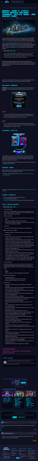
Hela (5, 200)
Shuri (29, 173)
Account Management (32, 458)
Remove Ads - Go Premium (19, 386)
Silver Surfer (15, 45)
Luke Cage (29, 189)
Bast (21, 173)
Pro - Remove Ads (31, 456)
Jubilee (9, 200)
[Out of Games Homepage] (6, 448)
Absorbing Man (23, 189)
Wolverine (6, 123)
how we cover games (23, 378)
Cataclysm (13, 455)
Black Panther (25, 173)
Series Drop (4, 40)
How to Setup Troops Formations (23, 457)
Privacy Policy (30, 455)
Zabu (10, 45)
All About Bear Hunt (22, 454)
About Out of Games (31, 450)
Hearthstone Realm (14, 450)
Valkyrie (8, 174)
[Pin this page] (3, 8)
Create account (21, 417)
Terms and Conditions (32, 453)
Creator (34, 440)
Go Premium (23, 382)
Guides (20, 453)
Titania (5, 190)
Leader (5, 114)
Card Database (14, 453)
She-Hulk (33, 189)
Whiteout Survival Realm (22, 451)
